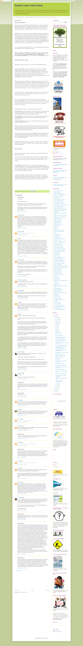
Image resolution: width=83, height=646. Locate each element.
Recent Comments (56, 153)
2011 (55, 316)
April (56, 330)
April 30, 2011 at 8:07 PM (22, 422)
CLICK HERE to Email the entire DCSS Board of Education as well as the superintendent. (60, 171)
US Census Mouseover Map (59, 305)
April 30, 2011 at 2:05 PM (22, 348)
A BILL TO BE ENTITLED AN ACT (61, 379)
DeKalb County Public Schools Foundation (59, 211)
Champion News (57, 197)
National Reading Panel (58, 269)
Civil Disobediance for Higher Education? (60, 376)
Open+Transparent (20, 280)
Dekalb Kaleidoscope (57, 218)
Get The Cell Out (57, 256)
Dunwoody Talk (57, 225)
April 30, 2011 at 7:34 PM (22, 415)
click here (63, 159)
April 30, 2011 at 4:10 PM (22, 389)
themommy (19, 231)
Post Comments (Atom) (24, 592)
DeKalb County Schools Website (59, 217)
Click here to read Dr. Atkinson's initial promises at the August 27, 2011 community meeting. (60, 178)
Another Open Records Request (60, 365)
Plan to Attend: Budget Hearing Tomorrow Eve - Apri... (60, 340)
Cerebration (19, 497)
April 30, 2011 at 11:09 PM (22, 438)
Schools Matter (56, 284)
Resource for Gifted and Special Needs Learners (60, 281)
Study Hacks (56, 294)
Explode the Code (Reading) (59, 231)
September (57, 322)
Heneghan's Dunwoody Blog (59, 260)
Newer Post (17, 590)
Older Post (47, 590)
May (56, 329)
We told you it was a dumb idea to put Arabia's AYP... (61, 343)
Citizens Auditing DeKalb (58, 200)
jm (18, 238)
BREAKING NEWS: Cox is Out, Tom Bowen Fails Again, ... (61, 347)
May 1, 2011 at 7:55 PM (21, 464)
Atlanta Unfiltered (57, 192)
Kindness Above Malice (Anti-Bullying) (61, 266)
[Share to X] (33, 191)
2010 (55, 389)
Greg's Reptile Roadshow (58, 258)
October (56, 320)
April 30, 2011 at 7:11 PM (22, 405)
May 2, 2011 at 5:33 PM (21, 510)
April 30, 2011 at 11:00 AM (22, 310)
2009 (55, 391)
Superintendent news (58, 357)
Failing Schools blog (57, 234)
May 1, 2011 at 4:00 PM (21, 457)
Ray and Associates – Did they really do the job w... (61, 353)
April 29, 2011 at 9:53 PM (22, 276)
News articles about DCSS (19, 16)
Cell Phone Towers (58, 332)
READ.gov (56, 276)
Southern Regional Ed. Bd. (58, 289)
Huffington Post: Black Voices (59, 261)
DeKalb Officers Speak (58, 220)
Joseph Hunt (19, 351)
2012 (55, 314)
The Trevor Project (57, 303)
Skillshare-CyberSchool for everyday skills (60, 286)
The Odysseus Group (57, 302)
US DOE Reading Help (58, 308)
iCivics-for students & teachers (59, 263)
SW (18, 314)
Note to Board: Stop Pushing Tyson (61, 345)
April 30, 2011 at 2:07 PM (22, 378)
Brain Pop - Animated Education (59, 194)
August (56, 324)
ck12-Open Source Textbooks (59, 202)
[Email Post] (28, 191)
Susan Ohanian (56, 295)
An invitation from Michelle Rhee (61, 373)
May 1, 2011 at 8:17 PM (21, 478)
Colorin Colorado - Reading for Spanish (61, 205)
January (56, 387)
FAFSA (55, 232)
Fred (18, 302)
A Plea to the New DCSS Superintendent (59, 381)
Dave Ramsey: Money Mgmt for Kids (60, 209)
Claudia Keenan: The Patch (58, 203)
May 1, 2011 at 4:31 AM (21, 445)
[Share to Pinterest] (35, 191)
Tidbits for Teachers (52, 16)
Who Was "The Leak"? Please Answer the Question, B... (60, 338)
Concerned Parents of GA (58, 206)
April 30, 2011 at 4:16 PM (22, 396)
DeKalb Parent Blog (57, 221)
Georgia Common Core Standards (60, 241)
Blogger (46, 638)
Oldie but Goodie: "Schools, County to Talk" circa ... (61, 367)
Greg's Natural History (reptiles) (59, 257)
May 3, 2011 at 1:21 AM (21, 568)
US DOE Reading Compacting (59, 306)
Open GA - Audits (57, 270)
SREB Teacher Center (58, 291)
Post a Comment (19, 570)
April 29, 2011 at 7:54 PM (22, 211)
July (56, 325)
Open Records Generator (58, 271)
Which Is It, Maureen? (59, 335)
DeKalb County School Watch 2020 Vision (60, 214)
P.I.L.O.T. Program (57, 273)
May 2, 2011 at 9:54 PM (21, 553)
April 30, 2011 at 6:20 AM (22, 298)
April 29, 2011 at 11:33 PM (22, 286)
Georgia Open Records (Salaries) (59, 248)
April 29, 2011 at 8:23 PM (22, 227)
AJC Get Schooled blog (58, 190)
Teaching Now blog (57, 298)
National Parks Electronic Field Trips (60, 267)
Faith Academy (56, 235)
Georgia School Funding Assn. (59, 251)
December (57, 317)
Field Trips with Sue (57, 237)
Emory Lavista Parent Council (59, 230)
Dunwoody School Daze (58, 224)
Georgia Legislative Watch (58, 247)
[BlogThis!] (32, 191)
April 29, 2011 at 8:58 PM (22, 234)
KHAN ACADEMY (57, 264)
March (56, 383)
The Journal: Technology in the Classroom (59, 300)
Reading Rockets (57, 279)
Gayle (18, 409)
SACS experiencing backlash (60, 369)
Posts (56, 464)
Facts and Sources (29, 16)
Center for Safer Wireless (58, 196)
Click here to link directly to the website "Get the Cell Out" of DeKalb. (60, 185)
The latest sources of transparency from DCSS (61, 361)
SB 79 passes (57, 359)
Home (32, 590)
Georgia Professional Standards (59, 250)
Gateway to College (57, 240)
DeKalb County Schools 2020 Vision (60, 215)
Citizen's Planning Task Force (59, 199)
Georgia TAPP (56, 254)
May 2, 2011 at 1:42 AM (21, 493)
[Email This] (30, 191)
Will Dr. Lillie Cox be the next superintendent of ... (60, 350)
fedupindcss (19, 215)
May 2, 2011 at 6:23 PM (21, 519)
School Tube (56, 283)
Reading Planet (56, 277)
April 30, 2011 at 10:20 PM (22, 430)
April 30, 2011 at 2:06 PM (22, 369)
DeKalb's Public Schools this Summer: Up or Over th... (60, 355)
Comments (56, 466)
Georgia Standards (57, 253)
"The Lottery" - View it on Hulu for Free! (61, 372)
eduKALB (56, 227)
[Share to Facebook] (34, 191)
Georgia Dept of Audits (58, 244)
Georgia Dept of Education (58, 245)
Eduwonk (55, 228)
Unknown (19, 418)
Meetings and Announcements (40, 16)
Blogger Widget (61, 153)
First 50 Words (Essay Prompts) (59, 238)
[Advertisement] (32, 580)
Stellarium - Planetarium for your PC (60, 292)
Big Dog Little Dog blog (58, 193)
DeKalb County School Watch (29, 5)
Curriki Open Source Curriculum (60, 207)
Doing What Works (57, 222)
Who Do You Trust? (58, 333)
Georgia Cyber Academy (58, 243)
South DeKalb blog (57, 288)
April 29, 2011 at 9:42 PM (22, 256)
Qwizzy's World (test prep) (58, 274)
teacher (18, 468)
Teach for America (57, 297)
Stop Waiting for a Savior (59, 363)
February (57, 385)
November (57, 319)
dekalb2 (18, 400)
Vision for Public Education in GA (60, 309)
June (56, 327)
